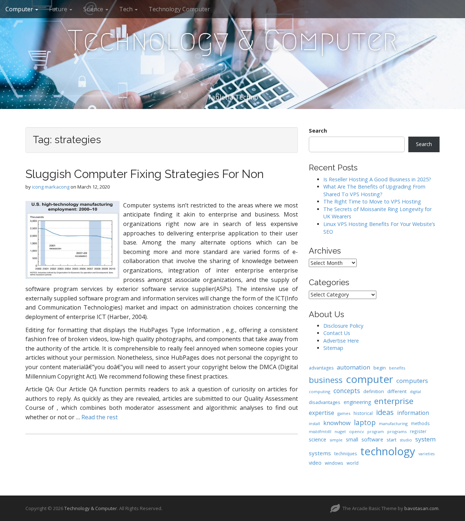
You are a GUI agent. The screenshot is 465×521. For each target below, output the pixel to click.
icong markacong (50, 186)
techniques (345, 453)
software (372, 439)
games (343, 413)
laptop (365, 422)
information (413, 413)
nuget (340, 431)
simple (336, 440)
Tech (126, 9)
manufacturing (393, 423)
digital (415, 391)
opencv (356, 431)
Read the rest (99, 417)
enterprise (393, 401)
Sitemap (333, 347)
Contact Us (336, 333)
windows (334, 463)
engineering (357, 402)
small (352, 439)
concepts (346, 390)
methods (420, 423)
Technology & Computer (232, 40)
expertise (321, 413)
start (391, 439)
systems (320, 453)
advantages (321, 368)
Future (59, 9)
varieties (426, 453)
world (353, 463)
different (397, 391)
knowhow (337, 423)
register (418, 431)
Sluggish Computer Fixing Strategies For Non (144, 174)
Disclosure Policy (343, 325)
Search (318, 130)
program (375, 431)
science (317, 439)
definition (373, 391)
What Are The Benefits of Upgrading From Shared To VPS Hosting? (374, 190)
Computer (20, 9)
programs (397, 431)
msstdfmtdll (320, 431)
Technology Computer (179, 9)
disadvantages (324, 402)
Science (94, 9)
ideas (385, 412)
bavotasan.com (421, 508)
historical (363, 413)
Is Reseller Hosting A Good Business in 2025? (377, 179)
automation (353, 367)
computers (412, 380)
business (326, 379)
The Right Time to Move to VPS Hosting (372, 201)
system (425, 439)
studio (406, 440)
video (315, 462)
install (314, 423)
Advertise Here (341, 340)
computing (319, 391)
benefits (397, 368)
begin (379, 367)
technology (387, 451)
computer (369, 379)
